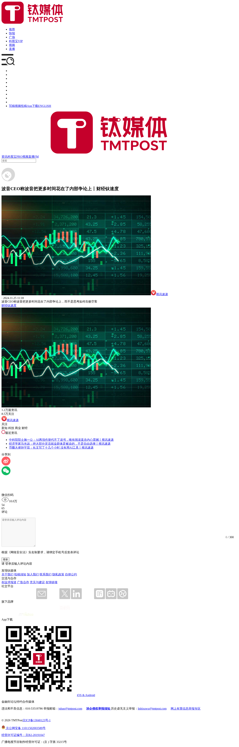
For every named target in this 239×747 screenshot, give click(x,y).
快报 (12, 33)
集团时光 (15, 94)
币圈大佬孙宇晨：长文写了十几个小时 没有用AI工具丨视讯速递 (51, 447)
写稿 (12, 105)
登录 (5, 559)
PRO (19, 156)
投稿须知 (20, 574)
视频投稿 (21, 105)
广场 (12, 37)
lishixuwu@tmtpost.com (152, 708)
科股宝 (11, 156)
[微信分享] (5, 474)
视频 (12, 45)
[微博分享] (5, 464)
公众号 (13, 98)
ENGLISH (44, 105)
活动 (12, 86)
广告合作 (23, 582)
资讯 (4, 156)
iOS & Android (86, 695)
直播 (12, 48)
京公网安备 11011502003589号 (25, 728)
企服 (12, 74)
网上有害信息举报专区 (186, 708)
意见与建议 (37, 582)
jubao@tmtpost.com (70, 708)
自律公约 (71, 574)
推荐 (12, 29)
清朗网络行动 (18, 102)
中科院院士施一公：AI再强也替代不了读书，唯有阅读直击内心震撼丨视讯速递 (61, 439)
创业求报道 (8, 582)
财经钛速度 (8, 305)
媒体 (12, 70)
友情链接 (52, 582)
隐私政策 (58, 574)
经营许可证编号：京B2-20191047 (23, 735)
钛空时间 (15, 90)
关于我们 (7, 574)
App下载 (32, 105)
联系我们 (46, 574)
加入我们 (33, 574)
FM (36, 156)
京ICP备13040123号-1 (37, 720)
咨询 (12, 82)
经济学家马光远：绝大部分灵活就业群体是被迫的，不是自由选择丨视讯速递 (60, 443)
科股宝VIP (16, 41)
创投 (12, 78)
